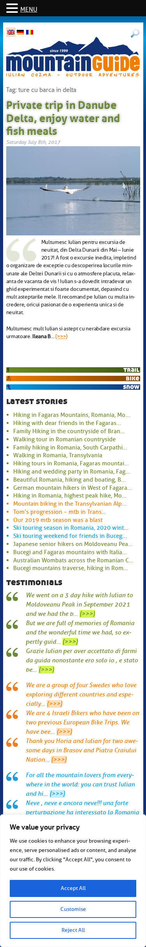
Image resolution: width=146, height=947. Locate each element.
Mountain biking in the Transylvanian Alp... (70, 504)
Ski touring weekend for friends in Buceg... (70, 536)
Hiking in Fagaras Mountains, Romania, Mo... (71, 415)
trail (131, 370)
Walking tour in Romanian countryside (64, 439)
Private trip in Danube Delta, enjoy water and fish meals (63, 116)
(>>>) (61, 336)
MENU (28, 10)
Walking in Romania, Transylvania (57, 455)
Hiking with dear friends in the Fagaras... (67, 423)
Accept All (73, 888)
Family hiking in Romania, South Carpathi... (70, 447)
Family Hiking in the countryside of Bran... (69, 431)
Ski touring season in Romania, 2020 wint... (70, 528)
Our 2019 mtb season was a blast (57, 520)
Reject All (73, 930)
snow (131, 387)
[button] (13, 9)
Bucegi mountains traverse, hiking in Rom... (70, 568)
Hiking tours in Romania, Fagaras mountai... (71, 463)
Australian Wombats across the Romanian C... (73, 560)
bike (132, 378)
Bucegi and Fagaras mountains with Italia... (70, 552)
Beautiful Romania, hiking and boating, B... (69, 480)
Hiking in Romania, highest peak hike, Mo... (70, 495)
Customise (73, 909)
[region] (73, 880)
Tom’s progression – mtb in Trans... (59, 512)
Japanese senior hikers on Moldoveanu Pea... (73, 544)
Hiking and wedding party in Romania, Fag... (71, 471)
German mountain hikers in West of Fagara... (72, 488)
